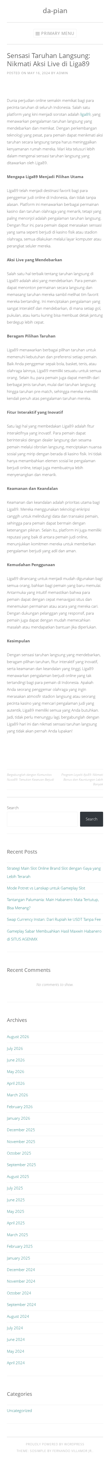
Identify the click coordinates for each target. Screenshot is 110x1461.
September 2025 (21, 1164)
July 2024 (15, 1327)
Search (13, 807)
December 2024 (21, 1269)
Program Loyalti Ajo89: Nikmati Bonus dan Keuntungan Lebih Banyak (82, 779)
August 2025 (18, 1176)
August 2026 (18, 1036)
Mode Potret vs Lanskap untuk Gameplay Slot (46, 888)
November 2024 (21, 1281)
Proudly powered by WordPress (55, 1444)
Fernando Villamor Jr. (72, 1451)
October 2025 (19, 1153)
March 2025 (17, 1234)
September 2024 (21, 1304)
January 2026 (18, 1118)
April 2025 (16, 1222)
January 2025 (18, 1258)
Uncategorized (19, 1410)
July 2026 (15, 1048)
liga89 (85, 114)
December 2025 (21, 1129)
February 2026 (20, 1106)
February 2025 (20, 1246)
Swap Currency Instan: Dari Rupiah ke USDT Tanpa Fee (54, 919)
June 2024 (16, 1339)
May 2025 (15, 1211)
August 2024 (18, 1316)
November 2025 (21, 1141)
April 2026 (16, 1083)
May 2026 (15, 1071)
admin (62, 73)
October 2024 (19, 1292)
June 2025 (16, 1199)
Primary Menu (57, 33)
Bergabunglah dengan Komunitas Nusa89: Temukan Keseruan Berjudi (30, 776)
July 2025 (15, 1188)
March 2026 (17, 1094)
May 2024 (15, 1351)
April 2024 (16, 1362)
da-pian (55, 10)
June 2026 (16, 1059)
